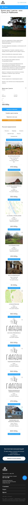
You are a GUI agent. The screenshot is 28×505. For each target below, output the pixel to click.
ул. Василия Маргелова (14, 304)
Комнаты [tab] (21, 130)
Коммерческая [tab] (14, 136)
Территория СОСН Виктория (14, 361)
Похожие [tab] (7, 130)
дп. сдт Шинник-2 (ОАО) (14, 245)
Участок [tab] (18, 133)
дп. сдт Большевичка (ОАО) (14, 156)
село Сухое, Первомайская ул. (14, 332)
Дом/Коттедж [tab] (11, 133)
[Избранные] (26, 7)
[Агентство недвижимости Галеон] (3, 2)
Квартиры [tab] (14, 130)
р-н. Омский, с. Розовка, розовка (14, 215)
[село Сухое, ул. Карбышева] (14, 27)
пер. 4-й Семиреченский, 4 (14, 275)
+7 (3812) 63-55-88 (22, 2)
